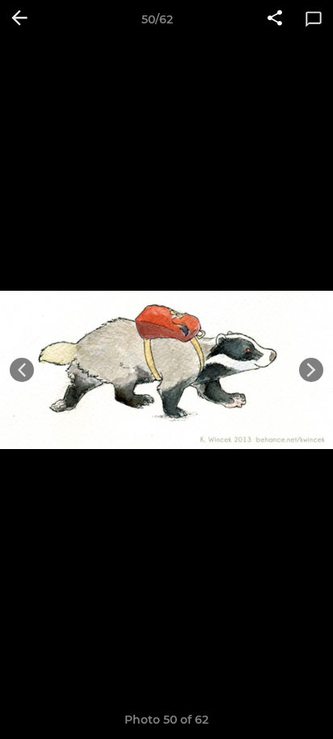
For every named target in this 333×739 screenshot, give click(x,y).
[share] (275, 19)
